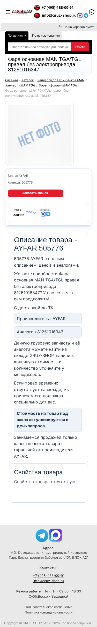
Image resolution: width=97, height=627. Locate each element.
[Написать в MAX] (80, 15)
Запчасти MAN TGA (20, 85)
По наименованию (46, 35)
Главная (11, 80)
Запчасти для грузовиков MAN (60, 80)
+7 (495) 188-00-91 (48, 576)
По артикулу (17, 35)
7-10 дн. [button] (31, 212)
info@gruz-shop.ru (48, 581)
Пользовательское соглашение (48, 607)
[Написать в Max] (55, 534)
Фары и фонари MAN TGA (58, 85)
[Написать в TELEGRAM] (86, 15)
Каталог (27, 80)
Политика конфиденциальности (48, 612)
